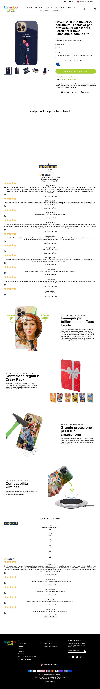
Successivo (54, 181)
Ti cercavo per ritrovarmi (68, 79)
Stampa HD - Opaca (63, 55)
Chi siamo (21, 641)
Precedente (45, 181)
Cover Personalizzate (32, 7)
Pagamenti (21, 646)
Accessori (70, 7)
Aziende (56, 11)
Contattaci (21, 654)
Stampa (58, 52)
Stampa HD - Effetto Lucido (83, 55)
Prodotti (47, 7)
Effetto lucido (48, 643)
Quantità (59, 44)
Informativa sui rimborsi (24, 659)
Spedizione (68, 40)
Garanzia (20, 649)
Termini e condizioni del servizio (27, 656)
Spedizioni (21, 651)
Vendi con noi (22, 643)
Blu (58, 64)
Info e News (44, 11)
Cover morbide (48, 641)
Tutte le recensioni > (50, 616)
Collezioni (58, 7)
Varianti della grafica (68, 60)
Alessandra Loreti (66, 77)
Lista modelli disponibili (50, 646)
